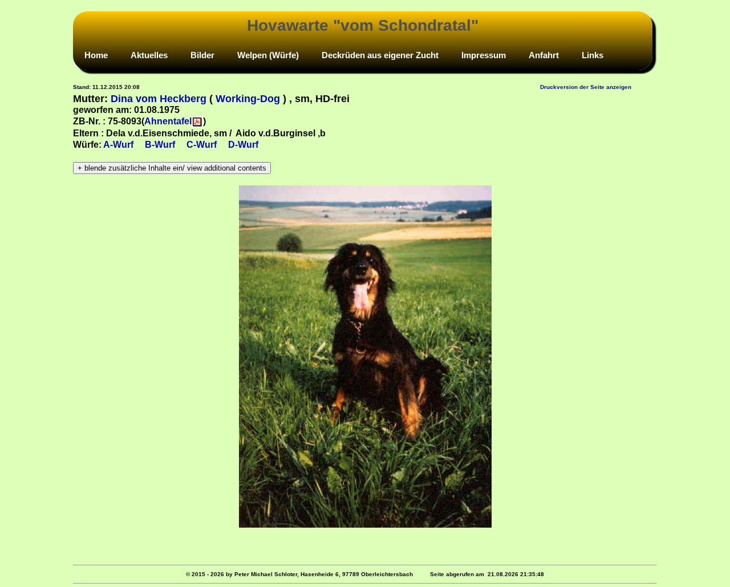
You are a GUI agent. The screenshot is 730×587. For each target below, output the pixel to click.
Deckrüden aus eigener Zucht (380, 55)
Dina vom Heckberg (158, 98)
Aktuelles (149, 55)
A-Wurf (118, 144)
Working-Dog (248, 98)
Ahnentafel (168, 121)
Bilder (202, 55)
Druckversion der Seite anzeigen (585, 87)
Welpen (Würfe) (268, 55)
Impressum (483, 55)
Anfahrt (544, 55)
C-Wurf (201, 144)
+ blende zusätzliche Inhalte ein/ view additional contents (172, 168)
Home (96, 55)
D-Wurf (243, 144)
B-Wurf (160, 144)
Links (592, 55)
